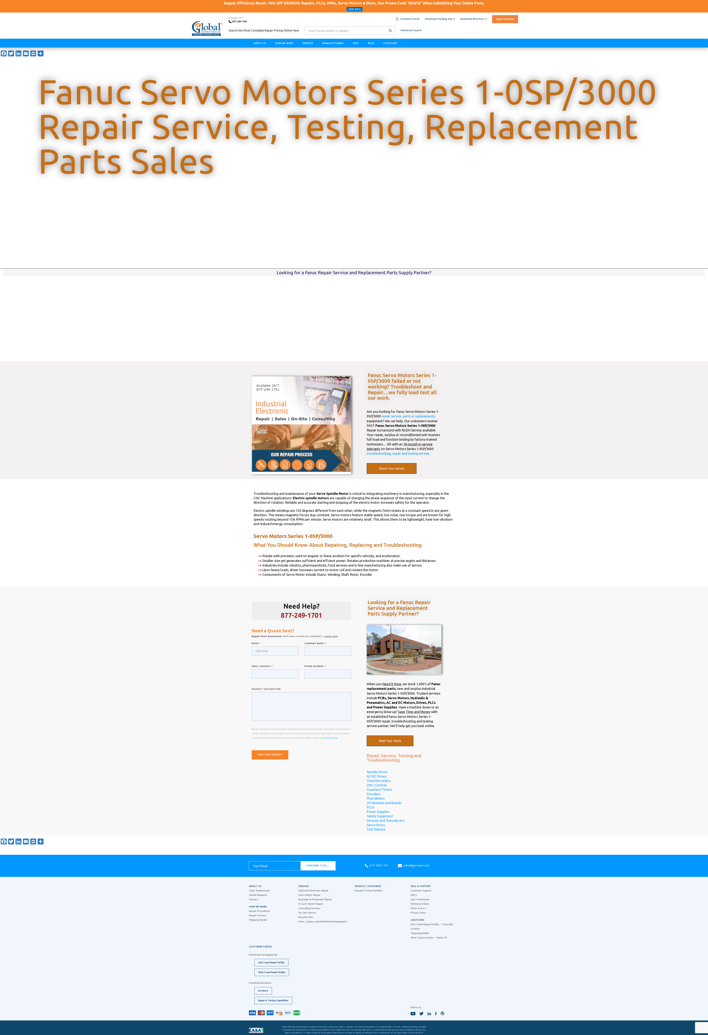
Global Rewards (258, 895)
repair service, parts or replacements (408, 416)
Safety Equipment (380, 816)
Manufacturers (332, 43)
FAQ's (414, 895)
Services (307, 43)
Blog (371, 43)
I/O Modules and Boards (384, 803)
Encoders (374, 794)
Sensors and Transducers (386, 821)
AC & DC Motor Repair (310, 904)
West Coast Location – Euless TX (429, 938)
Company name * (315, 643)
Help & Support (421, 886)
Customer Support (421, 891)
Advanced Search (410, 30)
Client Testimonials (259, 891)
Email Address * (262, 666)
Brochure (263, 990)
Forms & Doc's (419, 909)
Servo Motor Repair (309, 895)
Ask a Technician (420, 900)
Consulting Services (309, 909)
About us (260, 43)
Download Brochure (472, 19)
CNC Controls (377, 785)
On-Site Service (307, 913)
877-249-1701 (239, 21)
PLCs (370, 807)
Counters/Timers (379, 790)
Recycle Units (305, 917)
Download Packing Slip (438, 19)
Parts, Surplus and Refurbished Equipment (322, 922)
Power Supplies (378, 812)
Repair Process (257, 916)
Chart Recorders (379, 781)
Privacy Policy (330, 738)
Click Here (354, 9)
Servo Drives (376, 825)
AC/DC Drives (376, 776)
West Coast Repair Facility (271, 972)
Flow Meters (376, 798)
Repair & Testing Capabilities (273, 1000)
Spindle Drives (377, 772)
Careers (253, 900)
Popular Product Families (369, 891)
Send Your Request (270, 755)
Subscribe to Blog (318, 866)
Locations (390, 43)
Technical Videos (420, 904)
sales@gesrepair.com (416, 865)
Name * (256, 643)
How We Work (284, 43)
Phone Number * (315, 666)
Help (356, 43)
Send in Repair (505, 19)
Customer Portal (409, 19)
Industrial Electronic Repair (313, 891)
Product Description (266, 689)
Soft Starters (376, 829)
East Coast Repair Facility (271, 962)
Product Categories (368, 886)
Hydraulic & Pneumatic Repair (315, 900)
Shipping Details (258, 920)
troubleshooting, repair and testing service (398, 453)
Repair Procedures (259, 911)
